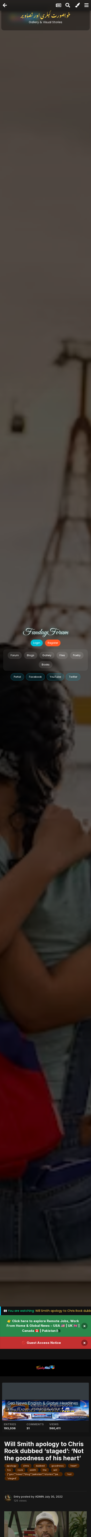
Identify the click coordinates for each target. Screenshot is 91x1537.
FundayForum (45, 632)
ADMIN (25, 1409)
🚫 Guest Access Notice (41, 1343)
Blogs (30, 655)
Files (62, 655)
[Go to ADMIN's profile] (7, 1498)
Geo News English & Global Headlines (42, 1403)
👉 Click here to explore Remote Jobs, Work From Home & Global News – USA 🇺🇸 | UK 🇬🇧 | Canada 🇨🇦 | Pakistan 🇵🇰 (43, 1326)
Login (36, 643)
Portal (17, 677)
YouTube (55, 677)
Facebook (35, 677)
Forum (15, 655)
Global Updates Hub (47, 1409)
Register (53, 643)
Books (46, 664)
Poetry (77, 655)
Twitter (73, 677)
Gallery (46, 655)
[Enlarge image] (45, 1534)
